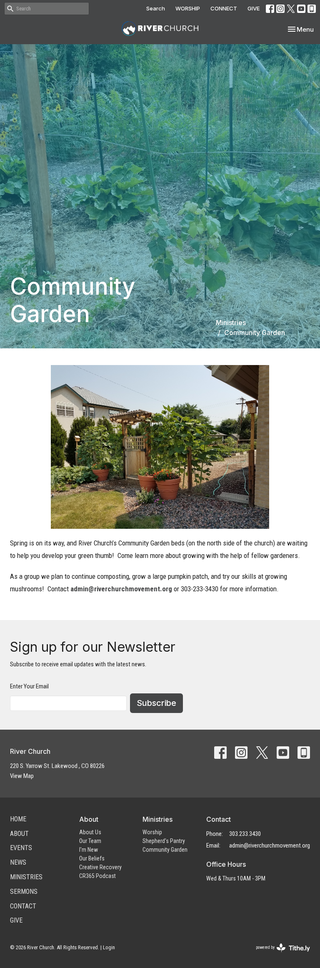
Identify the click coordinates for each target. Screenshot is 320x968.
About (19, 834)
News (18, 862)
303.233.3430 (245, 834)
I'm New (88, 849)
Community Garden (165, 849)
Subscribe (156, 703)
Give (16, 920)
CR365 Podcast (97, 876)
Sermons (24, 891)
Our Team (90, 841)
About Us (90, 832)
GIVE (254, 8)
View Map (22, 776)
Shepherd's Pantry (163, 841)
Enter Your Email (29, 686)
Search (155, 8)
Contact (23, 906)
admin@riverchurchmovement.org (121, 589)
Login (109, 947)
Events (21, 848)
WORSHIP (187, 8)
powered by (278, 954)
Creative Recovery (100, 867)
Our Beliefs (92, 858)
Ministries (231, 322)
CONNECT (223, 8)
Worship (152, 832)
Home (18, 819)
